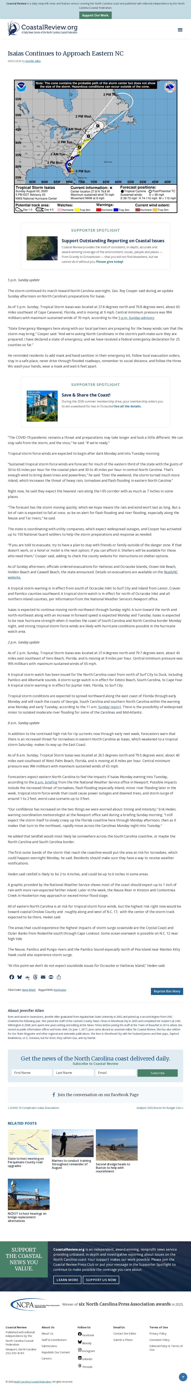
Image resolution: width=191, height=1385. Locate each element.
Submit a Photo (122, 1340)
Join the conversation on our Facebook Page (98, 1094)
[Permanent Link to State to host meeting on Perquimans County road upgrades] (29, 1142)
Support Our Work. (95, 15)
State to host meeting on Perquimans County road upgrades (26, 1162)
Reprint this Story (167, 991)
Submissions (49, 1346)
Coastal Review (16, 3)
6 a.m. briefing (45, 782)
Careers (47, 1358)
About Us (47, 1333)
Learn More (67, 1280)
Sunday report (109, 707)
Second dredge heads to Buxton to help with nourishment (113, 1167)
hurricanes (60, 990)
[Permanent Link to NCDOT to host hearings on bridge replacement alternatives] (29, 1194)
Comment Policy (159, 1340)
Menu (181, 28)
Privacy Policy (157, 1333)
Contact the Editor (124, 1333)
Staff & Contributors (54, 1340)
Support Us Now (101, 1280)
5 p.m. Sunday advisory (136, 318)
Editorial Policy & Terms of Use (166, 1347)
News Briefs (29, 990)
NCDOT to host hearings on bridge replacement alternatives (27, 1217)
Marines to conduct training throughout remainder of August (71, 1164)
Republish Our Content (56, 1352)
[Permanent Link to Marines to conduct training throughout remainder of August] (73, 1143)
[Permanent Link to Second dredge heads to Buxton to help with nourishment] (117, 1145)
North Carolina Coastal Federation (19, 1342)
